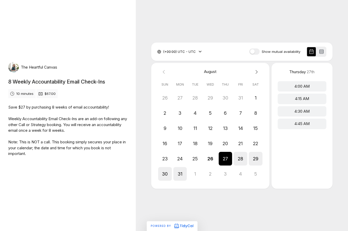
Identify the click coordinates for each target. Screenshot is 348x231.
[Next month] (255, 72)
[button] (225, 158)
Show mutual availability (281, 51)
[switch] (254, 51)
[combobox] (163, 51)
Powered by (161, 225)
